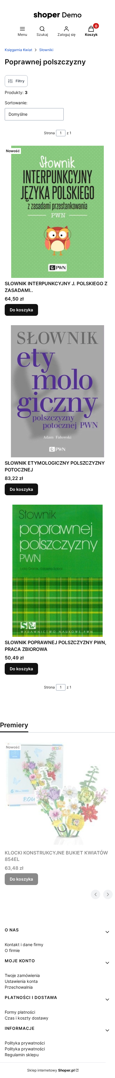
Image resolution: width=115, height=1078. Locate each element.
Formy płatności (20, 1012)
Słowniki (46, 50)
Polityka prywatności (25, 1042)
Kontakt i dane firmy (24, 944)
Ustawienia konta (21, 981)
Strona (49, 133)
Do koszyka (21, 309)
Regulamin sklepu (22, 1054)
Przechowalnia (19, 987)
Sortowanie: (16, 102)
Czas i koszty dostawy (26, 1017)
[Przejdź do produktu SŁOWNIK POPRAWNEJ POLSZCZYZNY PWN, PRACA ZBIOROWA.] (57, 571)
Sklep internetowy (51, 1070)
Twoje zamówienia (22, 975)
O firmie (12, 950)
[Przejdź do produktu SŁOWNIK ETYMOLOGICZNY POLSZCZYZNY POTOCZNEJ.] (57, 391)
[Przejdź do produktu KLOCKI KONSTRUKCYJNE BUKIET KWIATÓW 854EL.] (57, 794)
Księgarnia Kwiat (18, 50)
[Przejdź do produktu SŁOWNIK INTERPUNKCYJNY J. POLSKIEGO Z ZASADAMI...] (57, 212)
